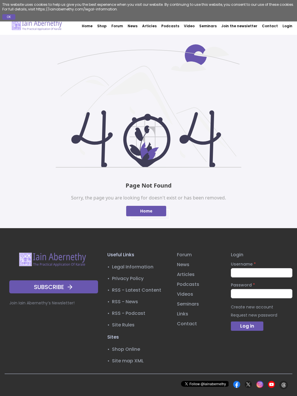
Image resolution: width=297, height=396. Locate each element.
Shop (102, 25)
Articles (149, 25)
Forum (117, 25)
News (132, 25)
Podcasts (170, 25)
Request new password (254, 315)
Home (87, 25)
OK (9, 17)
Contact (270, 25)
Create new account (252, 307)
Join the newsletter (239, 25)
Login (287, 26)
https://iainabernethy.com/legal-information (76, 9)
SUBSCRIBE (49, 287)
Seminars (208, 25)
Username (243, 264)
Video (189, 25)
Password (243, 285)
